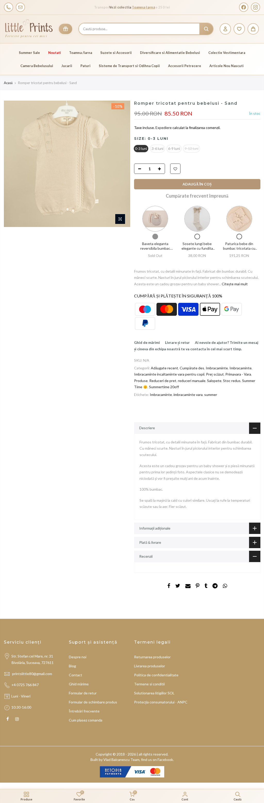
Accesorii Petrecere (184, 66)
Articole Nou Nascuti (226, 66)
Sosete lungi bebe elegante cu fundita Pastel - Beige (197, 248)
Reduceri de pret (162, 380)
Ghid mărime (79, 684)
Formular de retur (83, 693)
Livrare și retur (177, 342)
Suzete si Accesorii (116, 53)
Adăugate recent (164, 368)
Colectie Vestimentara (226, 53)
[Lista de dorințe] (239, 29)
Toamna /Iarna (80, 53)
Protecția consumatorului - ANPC (160, 702)
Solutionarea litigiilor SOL (154, 693)
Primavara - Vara (238, 374)
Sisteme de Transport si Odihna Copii (129, 66)
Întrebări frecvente (84, 711)
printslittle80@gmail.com (32, 673)
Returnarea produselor (152, 657)
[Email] (20, 7)
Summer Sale (29, 53)
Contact (75, 675)
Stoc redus (232, 380)
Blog (72, 666)
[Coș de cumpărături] (253, 29)
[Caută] (206, 29)
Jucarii (66, 66)
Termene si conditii (149, 684)
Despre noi (77, 657)
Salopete (214, 380)
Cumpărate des (192, 368)
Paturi (85, 66)
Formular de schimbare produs (93, 702)
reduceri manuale (191, 380)
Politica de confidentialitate (156, 675)
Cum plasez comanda (85, 720)
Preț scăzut (215, 374)
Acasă (8, 83)
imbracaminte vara (188, 394)
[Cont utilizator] (225, 29)
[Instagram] (255, 7)
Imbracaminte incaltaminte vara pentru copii (169, 374)
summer (210, 394)
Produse (141, 380)
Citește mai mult (234, 284)
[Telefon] (8, 7)
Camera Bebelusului (36, 66)
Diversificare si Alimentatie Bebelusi (170, 53)
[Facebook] (243, 7)
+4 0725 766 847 (25, 685)
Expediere (163, 128)
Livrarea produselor (149, 666)
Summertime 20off (164, 387)
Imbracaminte (217, 368)
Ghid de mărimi (147, 342)
